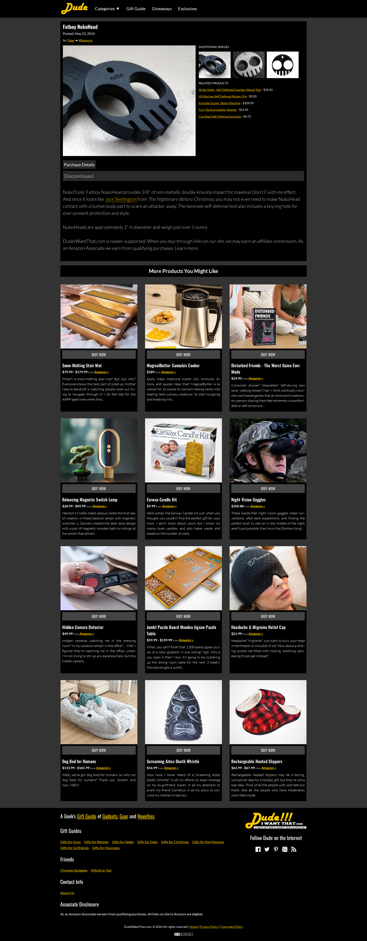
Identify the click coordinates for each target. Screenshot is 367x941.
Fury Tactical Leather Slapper (218, 109)
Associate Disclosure (79, 904)
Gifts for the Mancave (208, 842)
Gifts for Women (96, 842)
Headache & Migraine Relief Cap (258, 627)
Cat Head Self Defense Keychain (220, 116)
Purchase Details (79, 164)
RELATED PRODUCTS (213, 83)
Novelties (146, 816)
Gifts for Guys (70, 842)
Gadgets (109, 816)
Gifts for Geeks (123, 842)
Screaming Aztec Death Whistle (173, 761)
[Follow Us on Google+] (284, 849)
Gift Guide (135, 8)
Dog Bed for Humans (79, 761)
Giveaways (162, 8)
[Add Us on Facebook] (258, 849)
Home (193, 926)
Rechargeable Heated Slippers (256, 761)
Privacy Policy (209, 926)
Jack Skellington (121, 199)
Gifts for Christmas (175, 842)
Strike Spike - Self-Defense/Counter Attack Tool (230, 89)
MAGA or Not (101, 870)
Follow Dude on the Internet (276, 837)
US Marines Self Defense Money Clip (223, 96)
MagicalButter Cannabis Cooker (173, 365)
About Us (67, 893)
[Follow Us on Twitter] (267, 849)
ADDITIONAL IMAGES (214, 46)
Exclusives (187, 8)
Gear (71, 40)
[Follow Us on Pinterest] (275, 849)
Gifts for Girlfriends (74, 848)
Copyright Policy (232, 926)
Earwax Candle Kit (162, 499)
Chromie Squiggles (74, 870)
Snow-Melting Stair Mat (82, 365)
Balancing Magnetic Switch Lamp (90, 499)
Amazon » (101, 372)
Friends (67, 859)
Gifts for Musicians (106, 848)
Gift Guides (70, 830)
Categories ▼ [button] (107, 8)
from (91, 372)
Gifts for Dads (147, 842)
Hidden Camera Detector (82, 627)
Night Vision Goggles (248, 499)
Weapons (86, 40)
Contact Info (71, 881)
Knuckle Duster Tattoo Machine (219, 103)
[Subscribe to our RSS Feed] (293, 849)
